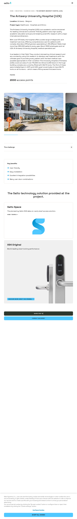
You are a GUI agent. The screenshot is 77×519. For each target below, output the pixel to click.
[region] (38, 506)
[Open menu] (72, 3)
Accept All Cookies (38, 515)
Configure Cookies (38, 510)
